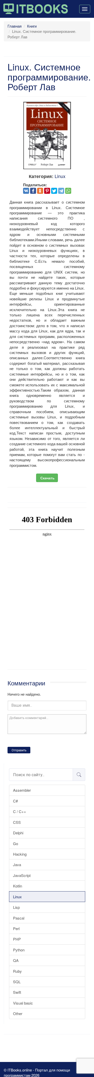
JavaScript (22, 875)
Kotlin (17, 885)
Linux (17, 896)
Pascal (18, 918)
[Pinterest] (47, 191)
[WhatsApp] (68, 191)
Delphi (18, 832)
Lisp (16, 907)
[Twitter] (54, 191)
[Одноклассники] (40, 191)
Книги (32, 26)
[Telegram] (61, 191)
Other (17, 1013)
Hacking (20, 854)
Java (17, 864)
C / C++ (19, 811)
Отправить (19, 750)
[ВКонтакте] (26, 191)
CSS (17, 822)
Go (15, 843)
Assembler (22, 790)
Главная (15, 26)
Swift (17, 992)
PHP (17, 939)
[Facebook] (33, 191)
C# (15, 800)
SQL (17, 981)
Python (19, 949)
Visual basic (23, 1003)
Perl (16, 928)
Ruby (17, 971)
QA (16, 960)
